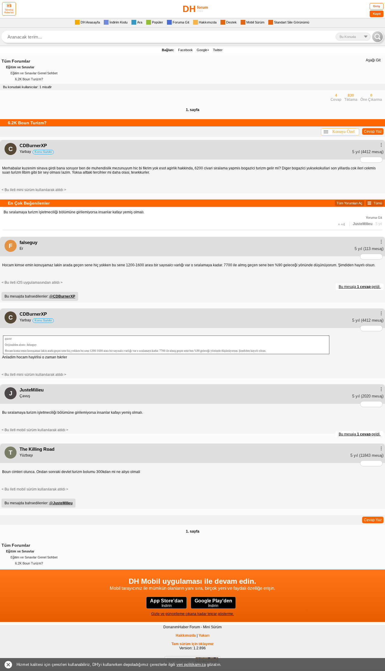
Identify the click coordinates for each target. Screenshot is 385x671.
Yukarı (204, 635)
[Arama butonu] (377, 36)
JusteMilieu (362, 224)
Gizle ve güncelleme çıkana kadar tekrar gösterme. (192, 614)
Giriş (376, 6)
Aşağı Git (373, 60)
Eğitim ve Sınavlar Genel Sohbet (34, 73)
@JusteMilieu (60, 503)
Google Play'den (213, 603)
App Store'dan (166, 603)
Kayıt (376, 13)
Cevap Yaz (373, 131)
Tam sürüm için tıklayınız (192, 644)
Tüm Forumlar (16, 61)
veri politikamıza (191, 664)
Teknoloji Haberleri (9, 11)
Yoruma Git (374, 217)
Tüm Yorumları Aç (349, 203)
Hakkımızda (186, 635)
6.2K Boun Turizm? (29, 79)
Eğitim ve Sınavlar (20, 67)
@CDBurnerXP (62, 296)
